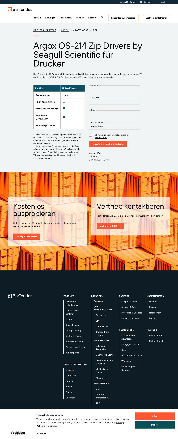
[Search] (102, 17)
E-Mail (93, 110)
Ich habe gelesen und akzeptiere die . (112, 136)
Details (42, 433)
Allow (155, 416)
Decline (155, 424)
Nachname (95, 97)
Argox (65, 30)
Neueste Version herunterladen (108, 143)
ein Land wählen (97, 122)
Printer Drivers (44, 30)
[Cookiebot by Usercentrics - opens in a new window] (18, 434)
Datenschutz (101, 137)
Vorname (94, 85)
